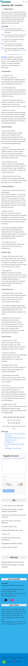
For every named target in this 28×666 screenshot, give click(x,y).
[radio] (9, 423)
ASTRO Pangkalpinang (7, 617)
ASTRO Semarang (6, 613)
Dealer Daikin (13, 657)
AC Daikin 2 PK (6, 534)
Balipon (14, 659)
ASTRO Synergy (21, 657)
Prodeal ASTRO (5, 657)
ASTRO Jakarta (5, 609)
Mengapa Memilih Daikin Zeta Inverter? (12, 530)
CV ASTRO (18, 661)
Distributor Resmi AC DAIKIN (9, 547)
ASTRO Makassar (6, 622)
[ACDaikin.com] (6, 1)
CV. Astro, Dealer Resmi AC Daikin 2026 (12, 505)
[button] (23, 1)
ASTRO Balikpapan (6, 624)
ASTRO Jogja (5, 615)
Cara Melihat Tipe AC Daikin (9, 526)
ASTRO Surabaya (6, 611)
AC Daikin (4, 57)
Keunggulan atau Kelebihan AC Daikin (12, 543)
